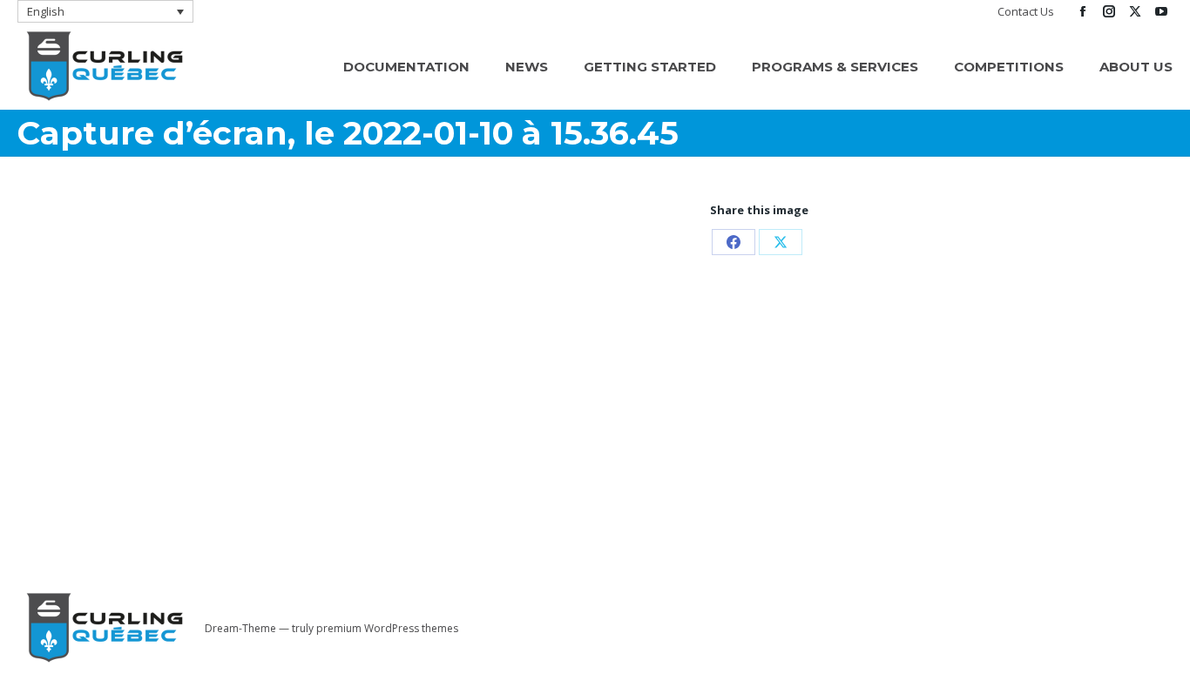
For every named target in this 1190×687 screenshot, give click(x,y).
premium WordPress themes (387, 628)
